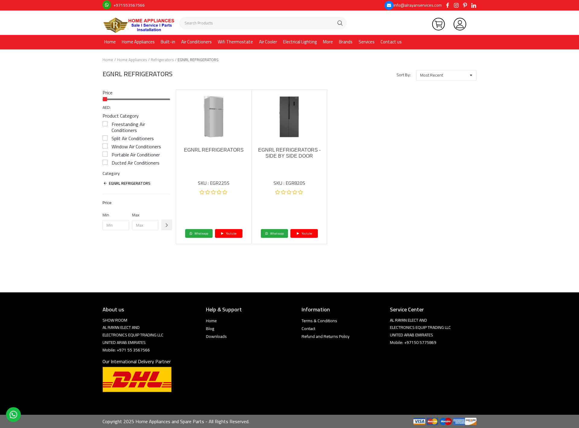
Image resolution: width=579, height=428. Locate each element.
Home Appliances (138, 41)
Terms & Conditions (319, 321)
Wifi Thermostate (235, 41)
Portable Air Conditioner (136, 155)
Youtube (230, 233)
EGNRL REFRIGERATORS (214, 150)
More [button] (328, 41)
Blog (210, 328)
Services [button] (367, 41)
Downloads (216, 336)
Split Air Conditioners (133, 138)
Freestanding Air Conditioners (128, 127)
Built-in (168, 41)
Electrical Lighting (300, 41)
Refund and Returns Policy (326, 336)
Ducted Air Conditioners (136, 163)
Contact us (391, 41)
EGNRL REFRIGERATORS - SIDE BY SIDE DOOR (289, 153)
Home (110, 41)
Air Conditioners (196, 41)
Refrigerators (162, 59)
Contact (308, 328)
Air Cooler (268, 41)
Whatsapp (201, 233)
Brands (346, 41)
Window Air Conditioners (136, 146)
